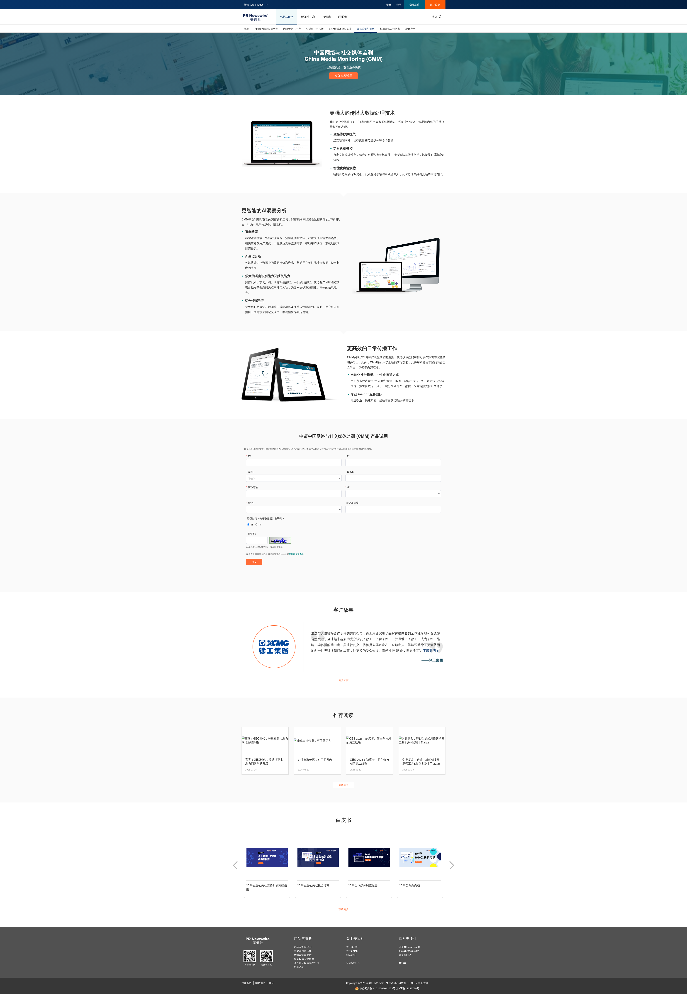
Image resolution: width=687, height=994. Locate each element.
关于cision (352, 951)
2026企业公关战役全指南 (313, 885)
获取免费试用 (343, 75)
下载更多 (343, 909)
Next (451, 865)
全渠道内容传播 (315, 28)
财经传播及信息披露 (340, 28)
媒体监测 (435, 4)
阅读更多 (343, 785)
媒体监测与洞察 (365, 28)
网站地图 (260, 983)
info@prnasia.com (409, 951)
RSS (271, 983)
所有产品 (410, 28)
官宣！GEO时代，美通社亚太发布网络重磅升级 (264, 761)
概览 (246, 28)
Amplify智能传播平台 (266, 28)
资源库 (326, 17)
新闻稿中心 (308, 17)
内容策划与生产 (292, 28)
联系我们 (344, 17)
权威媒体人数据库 (390, 28)
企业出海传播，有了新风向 (315, 760)
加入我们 (351, 955)
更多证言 (343, 680)
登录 (398, 4)
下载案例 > (377, 650)
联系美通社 (407, 938)
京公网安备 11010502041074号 (377, 988)
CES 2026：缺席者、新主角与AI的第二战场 (369, 761)
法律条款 (247, 983)
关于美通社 (355, 938)
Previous (235, 865)
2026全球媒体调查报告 (362, 885)
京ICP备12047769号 (407, 988)
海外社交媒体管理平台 (306, 962)
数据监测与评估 (302, 955)
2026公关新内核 (409, 885)
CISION (413, 983)
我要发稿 (414, 4)
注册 (388, 4)
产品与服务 (286, 17)
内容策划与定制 (302, 947)
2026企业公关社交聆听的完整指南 (266, 887)
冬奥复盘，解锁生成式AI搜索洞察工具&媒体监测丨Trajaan (421, 761)
